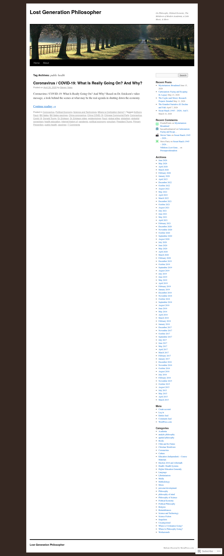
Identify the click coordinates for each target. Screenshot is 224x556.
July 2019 (163, 273)
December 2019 (165, 261)
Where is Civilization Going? (111, 111)
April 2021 (163, 220)
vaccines (62, 124)
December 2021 (165, 201)
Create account (165, 409)
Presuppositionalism (168, 150)
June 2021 (163, 213)
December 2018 (165, 292)
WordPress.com (165, 421)
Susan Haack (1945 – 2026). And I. (173, 110)
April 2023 (163, 179)
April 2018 (163, 314)
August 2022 (164, 188)
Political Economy (63, 111)
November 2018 (165, 295)
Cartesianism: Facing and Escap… (175, 130)
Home (37, 62)
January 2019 (164, 289)
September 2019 (165, 267)
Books (161, 440)
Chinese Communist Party (116, 115)
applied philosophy (166, 437)
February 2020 (165, 257)
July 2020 (163, 242)
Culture (162, 453)
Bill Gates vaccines (59, 115)
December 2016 (165, 361)
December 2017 (165, 327)
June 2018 (163, 308)
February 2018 (165, 320)
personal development (168, 488)
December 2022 (165, 182)
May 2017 (163, 346)
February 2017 (165, 355)
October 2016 (164, 368)
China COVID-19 (95, 115)
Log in (161, 412)
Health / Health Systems (168, 465)
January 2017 (164, 358)
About (46, 62)
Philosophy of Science (168, 497)
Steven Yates (66, 87)
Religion (162, 506)
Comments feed (165, 418)
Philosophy (163, 491)
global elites (114, 118)
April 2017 (163, 349)
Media (161, 478)
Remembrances (165, 510)
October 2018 (164, 298)
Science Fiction (165, 516)
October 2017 (164, 333)
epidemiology (94, 118)
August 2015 (164, 387)
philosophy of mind (167, 494)
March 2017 (164, 352)
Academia (163, 431)
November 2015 (165, 380)
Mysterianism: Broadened (169, 85)
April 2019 (163, 283)
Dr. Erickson (63, 118)
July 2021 (163, 210)
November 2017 (165, 330)
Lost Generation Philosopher (65, 12)
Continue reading (44, 106)
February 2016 (165, 377)
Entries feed (163, 415)
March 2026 (164, 169)
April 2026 (163, 166)
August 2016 (164, 371)
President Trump (124, 121)
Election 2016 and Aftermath (170, 462)
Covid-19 (37, 118)
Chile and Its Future (167, 443)
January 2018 (164, 324)
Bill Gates (44, 115)
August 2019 (164, 270)
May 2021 (163, 217)
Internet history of (69, 121)
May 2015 (163, 393)
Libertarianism (164, 475)
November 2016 (165, 365)
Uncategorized (164, 522)
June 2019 (163, 276)
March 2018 (164, 317)
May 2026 (163, 163)
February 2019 (165, 286)
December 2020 (165, 226)
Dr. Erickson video (78, 118)
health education (52, 121)
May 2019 (163, 280)
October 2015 (164, 384)
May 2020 (163, 248)
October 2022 (164, 185)
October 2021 (164, 204)
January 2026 (164, 176)
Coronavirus (48, 111)
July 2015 (163, 390)
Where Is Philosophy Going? (171, 528)
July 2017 (163, 339)
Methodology (164, 481)
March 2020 (164, 254)
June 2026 (163, 160)
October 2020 (164, 232)
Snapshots (163, 519)
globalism (125, 118)
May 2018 (163, 311)
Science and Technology (85, 111)
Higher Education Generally (170, 469)
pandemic (83, 121)
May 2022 (163, 191)
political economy (97, 121)
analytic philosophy (167, 434)
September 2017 (165, 336)
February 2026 (165, 172)
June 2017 (163, 343)
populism (111, 121)
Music (161, 484)
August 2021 (164, 207)
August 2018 (164, 305)
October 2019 (164, 264)
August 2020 (164, 239)
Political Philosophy (167, 503)
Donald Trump (50, 118)
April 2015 (163, 396)
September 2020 (165, 235)
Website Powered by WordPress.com (178, 547)
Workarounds (164, 532)
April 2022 (163, 194)
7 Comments (74, 124)
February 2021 (165, 223)
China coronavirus (77, 115)
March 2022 (164, 198)
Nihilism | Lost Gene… (170, 147)
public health (51, 124)
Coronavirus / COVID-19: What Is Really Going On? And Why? (87, 82)
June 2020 (163, 245)
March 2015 (164, 399)
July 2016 (163, 374)
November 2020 (165, 229)
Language (163, 472)
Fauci (104, 118)
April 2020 (163, 251)
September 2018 (165, 302)
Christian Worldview (167, 447)
